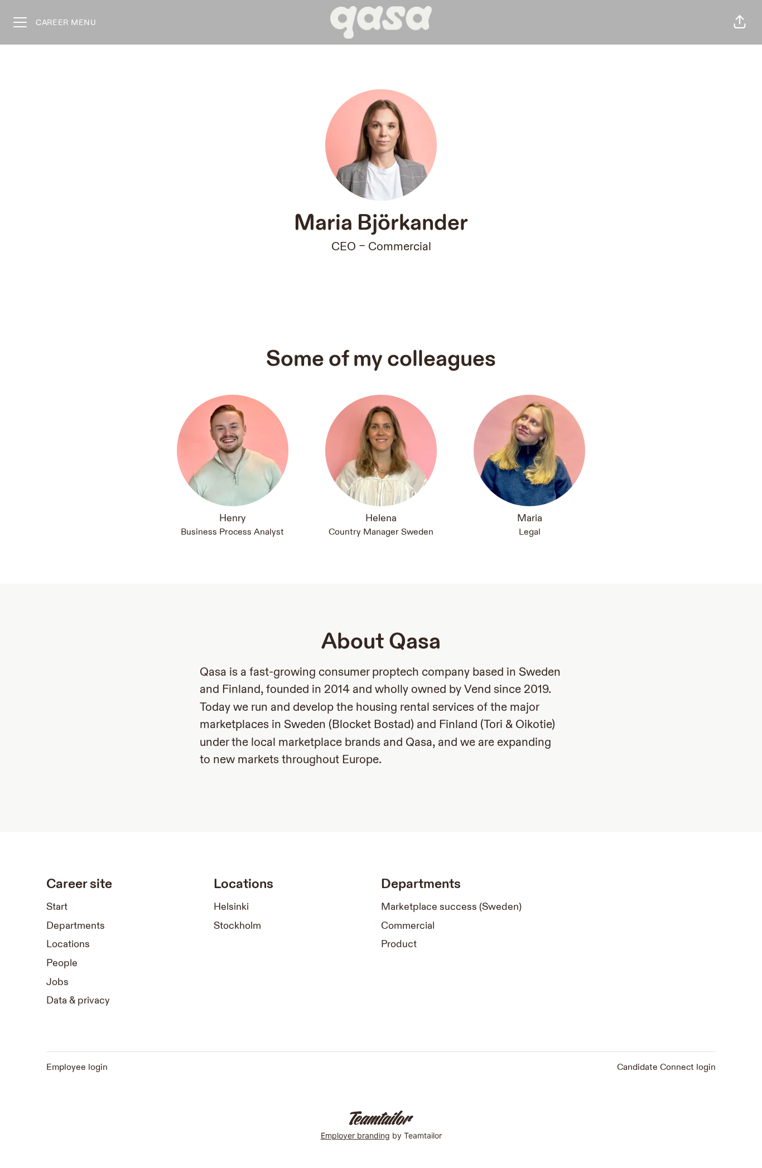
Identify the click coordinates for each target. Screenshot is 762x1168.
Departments (75, 925)
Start (56, 906)
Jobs (57, 982)
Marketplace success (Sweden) (451, 906)
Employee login (77, 1067)
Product (399, 944)
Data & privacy (78, 1000)
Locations (68, 944)
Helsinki (231, 906)
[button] (739, 22)
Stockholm (237, 925)
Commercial (399, 247)
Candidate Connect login (666, 1067)
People (62, 963)
